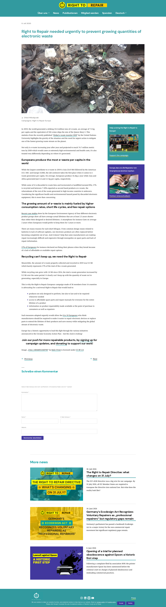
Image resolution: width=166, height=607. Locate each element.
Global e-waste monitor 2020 (65, 135)
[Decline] (164, 603)
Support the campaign (119, 155)
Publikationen (70, 13)
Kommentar (25, 392)
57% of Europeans (29, 247)
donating (61, 343)
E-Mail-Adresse (65, 417)
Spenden (107, 13)
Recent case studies (29, 213)
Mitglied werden (90, 13)
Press (133, 598)
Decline (130, 603)
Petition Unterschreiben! (120, 196)
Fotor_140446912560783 (38, 350)
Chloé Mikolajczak (31, 117)
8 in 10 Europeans (70, 315)
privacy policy (101, 602)
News (56, 13)
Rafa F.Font (56, 350)
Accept (121, 603)
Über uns (42, 13)
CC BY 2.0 (80, 350)
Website (24, 427)
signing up (86, 340)
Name (24, 417)
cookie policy (112, 602)
